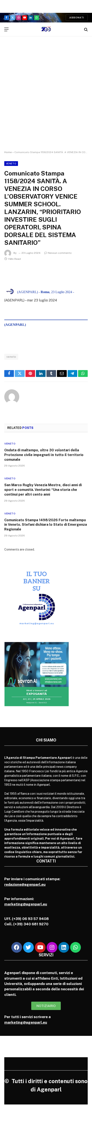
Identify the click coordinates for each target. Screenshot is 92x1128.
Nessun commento (60, 252)
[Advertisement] (46, 97)
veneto (11, 356)
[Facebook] (16, 947)
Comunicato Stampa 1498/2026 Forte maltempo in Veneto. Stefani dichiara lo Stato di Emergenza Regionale (45, 525)
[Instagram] (52, 947)
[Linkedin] (63, 947)
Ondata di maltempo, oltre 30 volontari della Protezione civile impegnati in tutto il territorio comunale (43, 455)
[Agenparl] (46, 29)
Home (8, 152)
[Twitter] (28, 947)
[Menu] (6, 29)
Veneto (11, 163)
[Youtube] (40, 947)
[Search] (85, 29)
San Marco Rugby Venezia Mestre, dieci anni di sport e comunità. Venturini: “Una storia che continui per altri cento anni (43, 489)
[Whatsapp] (75, 947)
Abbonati (76, 17)
